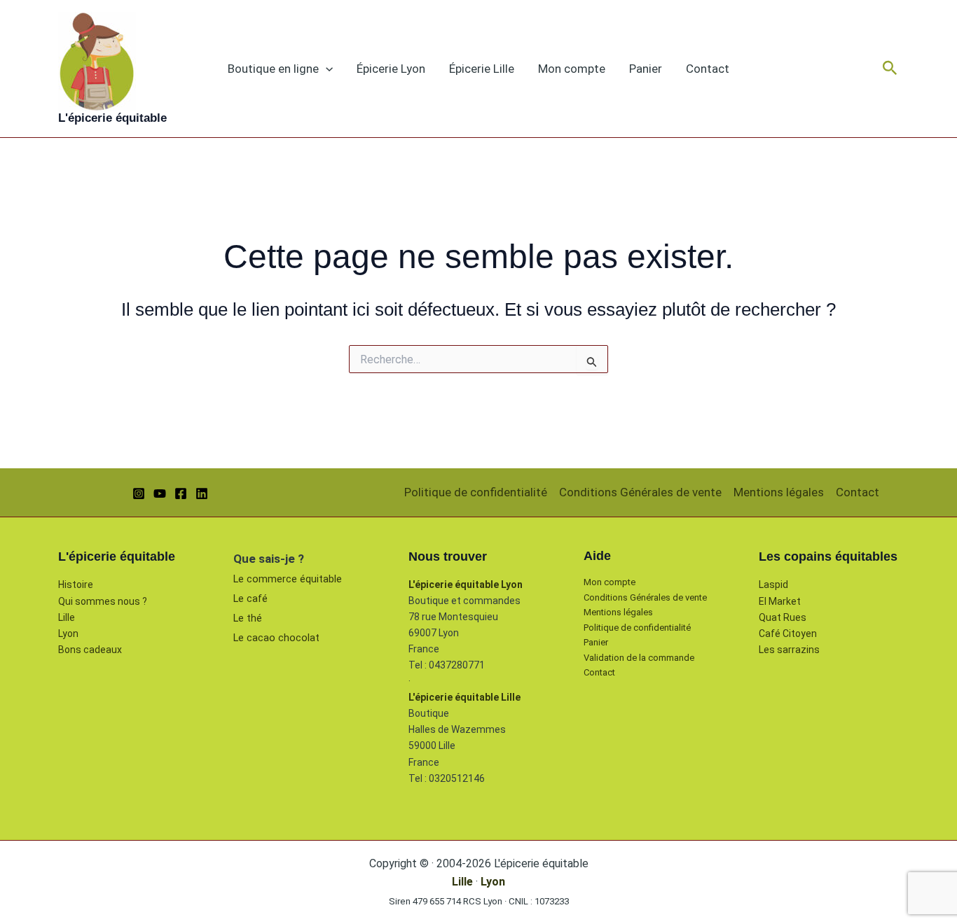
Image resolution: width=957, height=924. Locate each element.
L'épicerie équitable (112, 118)
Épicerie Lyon (391, 69)
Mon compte (571, 69)
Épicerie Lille (481, 69)
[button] (326, 69)
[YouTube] (159, 493)
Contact (707, 69)
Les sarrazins (789, 649)
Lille (66, 617)
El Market (780, 601)
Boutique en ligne (273, 69)
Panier (645, 69)
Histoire (75, 584)
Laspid (773, 584)
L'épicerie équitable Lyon (465, 584)
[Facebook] (180, 493)
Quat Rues (782, 617)
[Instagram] (138, 493)
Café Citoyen (788, 633)
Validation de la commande (639, 657)
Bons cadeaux (90, 649)
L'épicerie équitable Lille (464, 697)
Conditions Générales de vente (640, 492)
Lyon (68, 633)
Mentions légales (779, 492)
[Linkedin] (201, 493)
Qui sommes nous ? (102, 601)
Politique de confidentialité (475, 492)
